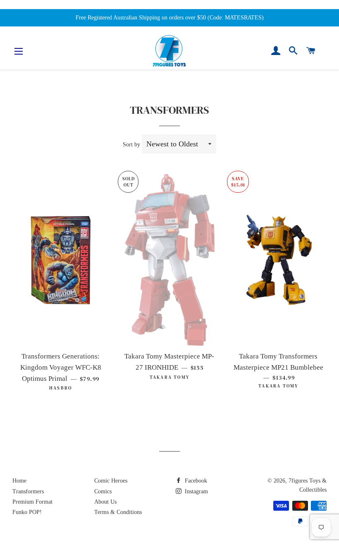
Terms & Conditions (118, 512)
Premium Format (32, 502)
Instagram (195, 491)
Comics (103, 491)
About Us (105, 502)
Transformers (28, 491)
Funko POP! (27, 512)
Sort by (131, 144)
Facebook (195, 481)
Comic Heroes (110, 481)
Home (19, 481)
